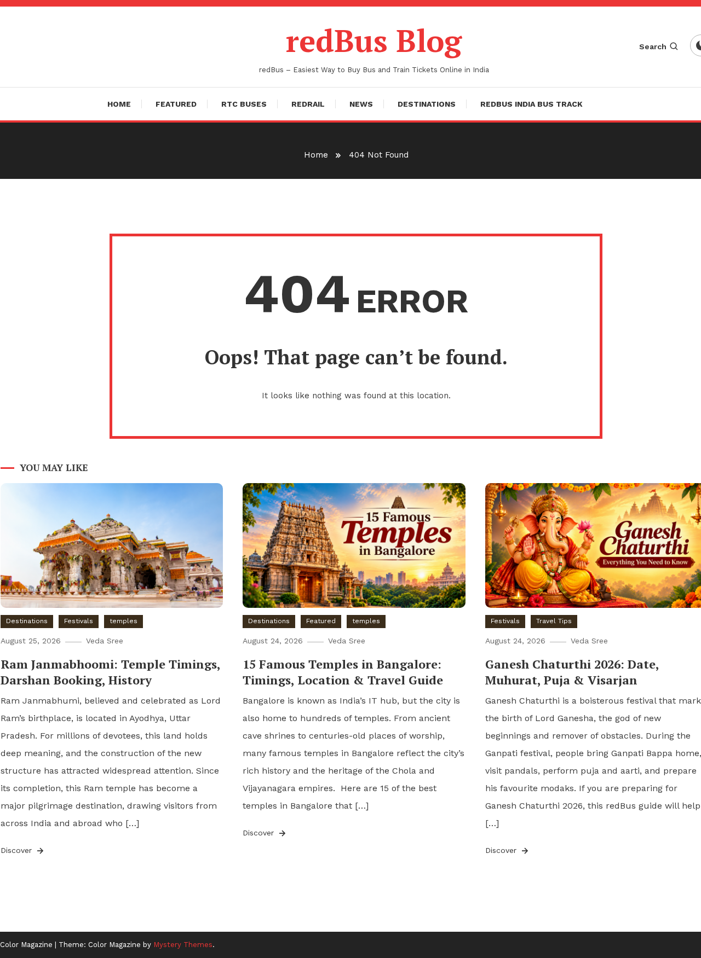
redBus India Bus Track (531, 104)
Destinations (427, 104)
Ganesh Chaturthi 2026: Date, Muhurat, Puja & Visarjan (572, 672)
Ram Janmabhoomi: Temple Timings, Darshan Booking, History (110, 672)
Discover (18, 850)
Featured (176, 104)
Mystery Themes (182, 944)
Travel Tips (554, 621)
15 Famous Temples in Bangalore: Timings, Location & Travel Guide (343, 672)
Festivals (78, 621)
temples (123, 621)
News (361, 104)
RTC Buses (244, 104)
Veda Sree (104, 640)
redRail (308, 104)
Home (119, 104)
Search (652, 46)
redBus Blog (374, 40)
